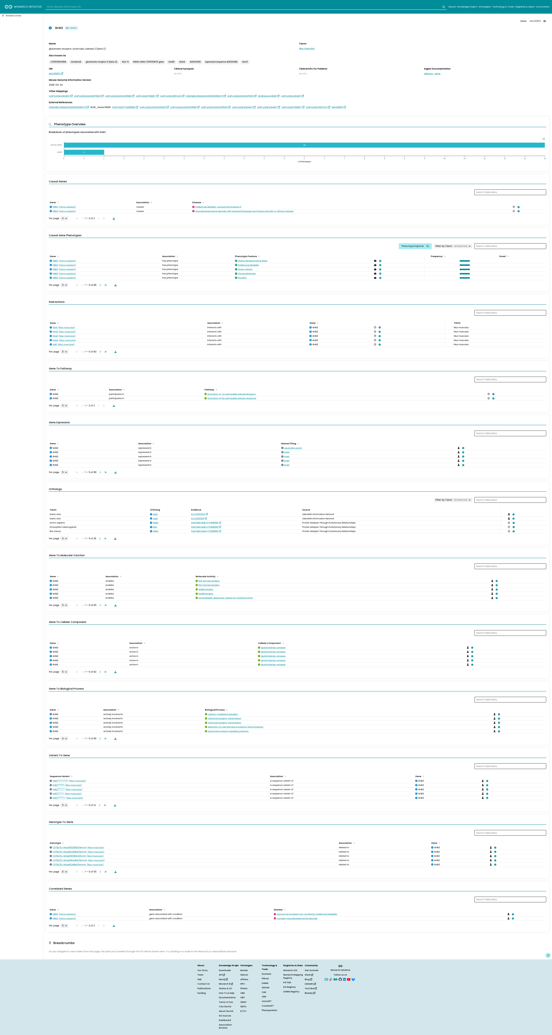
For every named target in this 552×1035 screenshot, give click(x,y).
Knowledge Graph (467, 7)
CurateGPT (268, 1005)
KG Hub (287, 982)
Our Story (202, 970)
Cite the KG (225, 1006)
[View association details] (518, 207)
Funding (201, 993)
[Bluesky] (353, 979)
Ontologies (484, 7)
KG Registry (289, 987)
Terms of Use (226, 1002)
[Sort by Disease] (203, 202)
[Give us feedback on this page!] (548, 955)
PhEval (265, 978)
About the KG (226, 1011)
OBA (242, 993)
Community (542, 7)
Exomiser (266, 973)
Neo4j (222, 979)
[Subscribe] (326, 979)
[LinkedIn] (344, 979)
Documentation (227, 997)
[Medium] (336, 979)
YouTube (310, 988)
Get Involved (311, 970)
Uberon (244, 974)
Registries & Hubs (525, 7)
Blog (307, 979)
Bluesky (309, 993)
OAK (264, 992)
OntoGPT (267, 1001)
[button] (464, 261)
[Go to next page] (99, 285)
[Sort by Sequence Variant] (71, 776)
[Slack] (330, 979)
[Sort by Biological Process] (226, 709)
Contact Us (203, 983)
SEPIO (243, 1006)
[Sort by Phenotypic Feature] (258, 256)
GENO (243, 1002)
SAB (199, 979)
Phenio (244, 988)
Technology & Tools (503, 7)
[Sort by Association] (151, 202)
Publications (204, 988)
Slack (308, 974)
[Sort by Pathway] (216, 389)
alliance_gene (432, 73)
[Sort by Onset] (507, 256)
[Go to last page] (105, 285)
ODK (264, 996)
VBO (242, 997)
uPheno (244, 979)
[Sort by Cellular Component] (282, 642)
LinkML (265, 983)
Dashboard (225, 1020)
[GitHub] (340, 979)
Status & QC (225, 988)
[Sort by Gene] (57, 202)
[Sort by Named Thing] (298, 443)
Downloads (225, 970)
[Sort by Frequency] (444, 256)
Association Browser (225, 1026)
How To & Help (226, 993)
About (452, 7)
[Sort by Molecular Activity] (217, 576)
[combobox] (246, 7)
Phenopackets (269, 1010)
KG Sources (225, 1015)
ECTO (243, 1011)
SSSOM (265, 987)
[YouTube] (348, 979)
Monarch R (225, 983)
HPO (242, 983)
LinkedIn (309, 983)
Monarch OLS (290, 970)
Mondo (244, 970)
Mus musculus (307, 48)
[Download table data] (113, 218)
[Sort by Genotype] (62, 842)
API (221, 974)
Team (200, 974)
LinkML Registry (291, 991)
